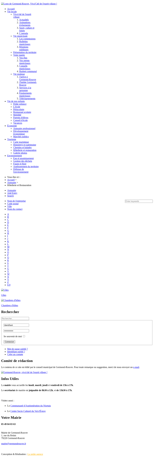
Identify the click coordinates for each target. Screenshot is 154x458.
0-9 (8, 285)
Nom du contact (14, 209)
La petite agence (35, 454)
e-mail (136, 367)
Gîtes (3, 295)
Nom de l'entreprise (16, 201)
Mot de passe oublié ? (17, 349)
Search (10, 195)
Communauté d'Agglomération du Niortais (30, 405)
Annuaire (11, 190)
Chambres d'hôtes (9, 305)
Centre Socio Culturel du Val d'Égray (28, 411)
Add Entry (12, 193)
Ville (9, 206)
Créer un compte (15, 354)
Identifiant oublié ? (16, 351)
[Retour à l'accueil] (24, 372)
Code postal (12, 203)
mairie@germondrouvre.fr (13, 443)
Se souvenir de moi (13, 336)
